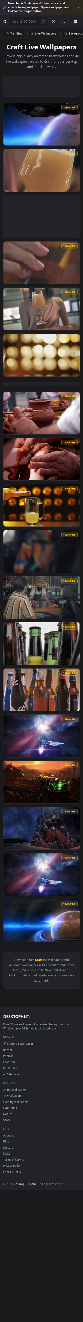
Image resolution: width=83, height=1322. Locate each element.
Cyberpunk (10, 1108)
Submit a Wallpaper (20, 1043)
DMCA (7, 1153)
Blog (6, 1141)
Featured (9, 1062)
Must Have (10, 1068)
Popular (8, 1056)
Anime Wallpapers (15, 1089)
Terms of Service (13, 1159)
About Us (9, 1135)
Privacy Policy (12, 1165)
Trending (16, 33)
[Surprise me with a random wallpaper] (53, 21)
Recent (7, 1050)
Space (7, 1120)
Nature (7, 1114)
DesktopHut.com (24, 1184)
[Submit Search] (63, 21)
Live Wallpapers (45, 33)
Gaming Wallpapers (16, 1102)
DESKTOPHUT (16, 1016)
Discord (8, 1147)
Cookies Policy (12, 1172)
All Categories (12, 1074)
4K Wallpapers (12, 1095)
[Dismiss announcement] (78, 7)
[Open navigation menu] (75, 21)
